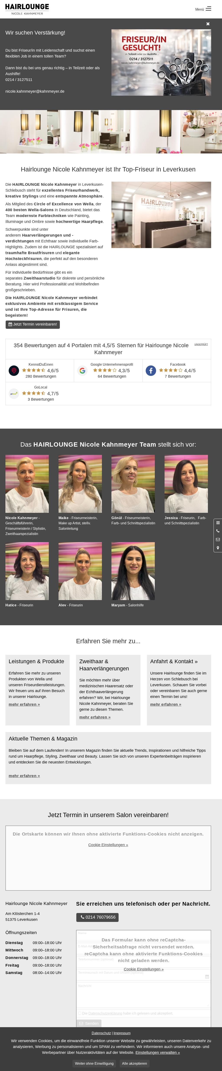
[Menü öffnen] (218, 523)
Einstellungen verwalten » (157, 1052)
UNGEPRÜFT (201, 344)
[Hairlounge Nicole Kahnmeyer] (56, 9)
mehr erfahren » (95, 717)
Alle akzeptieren (134, 1063)
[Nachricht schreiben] (218, 540)
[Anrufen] (218, 531)
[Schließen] (108, 23)
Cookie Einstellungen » (108, 845)
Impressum (122, 1033)
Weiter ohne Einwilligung (94, 1063)
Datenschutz (101, 1033)
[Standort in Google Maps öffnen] (218, 548)
